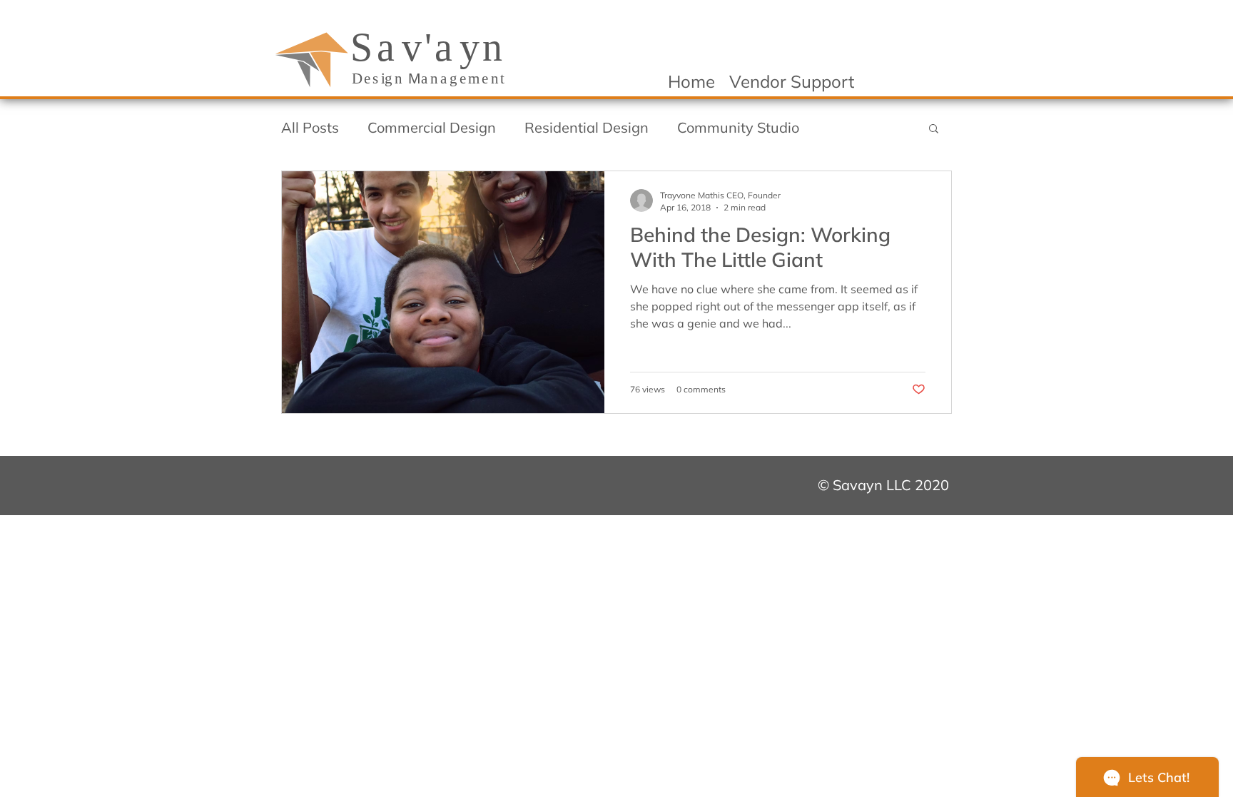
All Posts (310, 127)
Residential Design (586, 127)
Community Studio (738, 127)
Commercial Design (431, 127)
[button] (933, 129)
